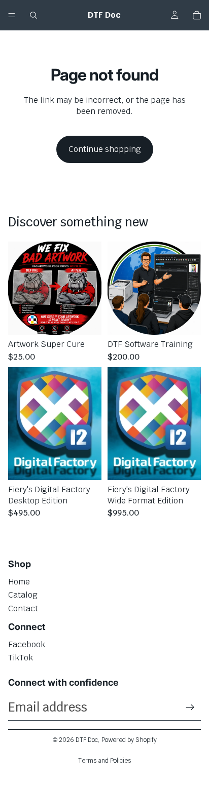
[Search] (33, 15)
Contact (23, 608)
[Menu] (11, 15)
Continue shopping (104, 149)
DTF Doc (87, 740)
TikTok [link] (20, 657)
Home (19, 581)
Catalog (23, 594)
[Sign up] (190, 707)
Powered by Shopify (129, 740)
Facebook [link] (26, 644)
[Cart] (197, 15)
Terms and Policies (104, 761)
